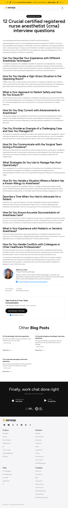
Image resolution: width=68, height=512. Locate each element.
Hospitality (38, 450)
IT (3, 484)
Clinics (37, 453)
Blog (36, 477)
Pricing (5, 437)
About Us (38, 471)
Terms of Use (39, 487)
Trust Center (7, 450)
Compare (5, 433)
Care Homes (39, 460)
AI (3, 446)
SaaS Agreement (40, 491)
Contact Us (38, 474)
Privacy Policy (39, 484)
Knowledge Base (8, 453)
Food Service (39, 456)
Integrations (6, 443)
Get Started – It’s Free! (16, 311)
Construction (39, 437)
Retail (37, 446)
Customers (38, 481)
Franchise (38, 443)
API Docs (5, 456)
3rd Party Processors (41, 497)
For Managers (7, 471)
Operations (6, 481)
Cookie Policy (39, 494)
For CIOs (5, 477)
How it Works (7, 440)
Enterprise (38, 440)
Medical (37, 433)
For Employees (7, 474)
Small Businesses (40, 463)
